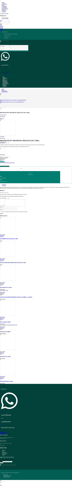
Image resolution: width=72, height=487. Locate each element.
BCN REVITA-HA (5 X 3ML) (6, 381)
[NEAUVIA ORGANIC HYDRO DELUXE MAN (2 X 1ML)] (8, 256)
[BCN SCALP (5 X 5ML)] (8, 315)
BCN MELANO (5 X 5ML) (6, 287)
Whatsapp (2, 62)
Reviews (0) (4, 185)
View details (2, 136)
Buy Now (6, 157)
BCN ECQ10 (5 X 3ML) (5, 356)
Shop (3, 89)
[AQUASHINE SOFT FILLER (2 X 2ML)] (8, 232)
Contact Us (4, 452)
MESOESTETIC (5, 91)
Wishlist (3, 454)
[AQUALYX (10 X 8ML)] (8, 324)
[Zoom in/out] (3, 481)
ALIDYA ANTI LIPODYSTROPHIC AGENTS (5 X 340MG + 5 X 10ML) (16, 297)
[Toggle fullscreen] (2, 481)
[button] (4, 166)
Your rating (2, 198)
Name (1, 207)
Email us (2, 424)
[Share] (1, 481)
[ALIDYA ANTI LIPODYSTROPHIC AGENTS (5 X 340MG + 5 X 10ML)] (4, 290)
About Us (3, 450)
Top (0, 480)
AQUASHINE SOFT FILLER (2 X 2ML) (9, 238)
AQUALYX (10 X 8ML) (5, 331)
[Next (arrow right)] (1, 482)
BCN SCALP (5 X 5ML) (5, 321)
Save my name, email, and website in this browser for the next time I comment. (14, 211)
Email (1, 209)
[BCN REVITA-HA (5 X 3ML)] (8, 374)
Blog (3, 451)
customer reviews (3, 114)
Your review (2, 205)
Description (4, 184)
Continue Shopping (5, 18)
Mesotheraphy (4, 90)
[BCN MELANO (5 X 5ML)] (8, 280)
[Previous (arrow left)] (0, 482)
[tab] (37, 184)
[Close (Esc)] (0, 481)
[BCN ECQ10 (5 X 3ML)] (8, 349)
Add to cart (2, 118)
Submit (1, 462)
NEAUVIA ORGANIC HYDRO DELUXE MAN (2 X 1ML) (13, 262)
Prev (1, 93)
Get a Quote (2, 161)
